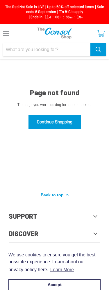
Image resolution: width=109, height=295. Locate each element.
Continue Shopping (54, 122)
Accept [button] (55, 284)
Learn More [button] (62, 269)
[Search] (98, 49)
